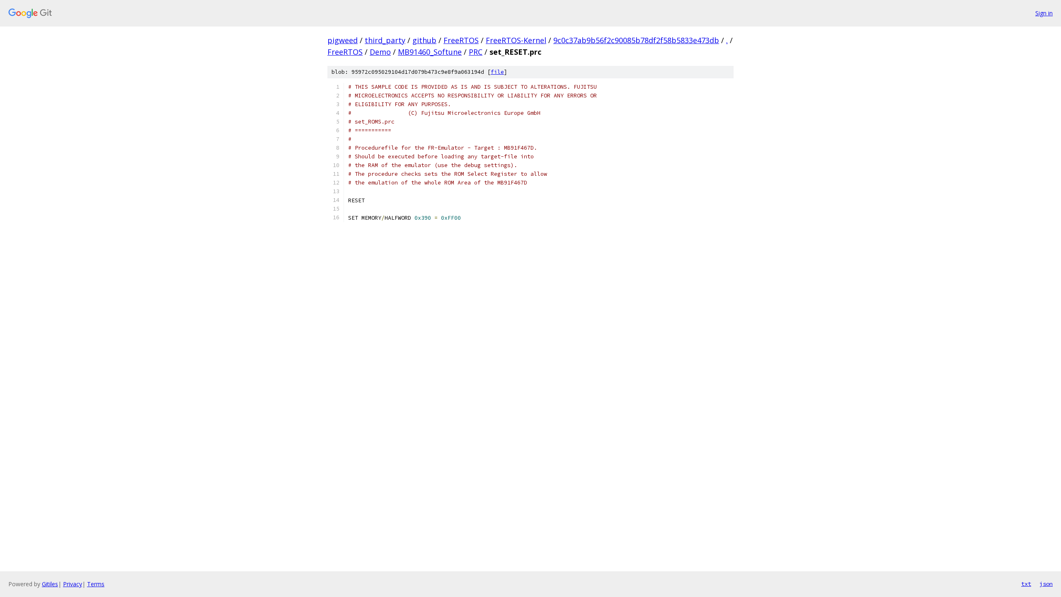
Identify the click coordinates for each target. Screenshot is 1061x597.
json (1046, 583)
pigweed (342, 40)
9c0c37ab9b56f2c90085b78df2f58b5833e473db (636, 40)
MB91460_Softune (430, 52)
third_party (385, 40)
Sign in (1044, 13)
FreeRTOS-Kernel (516, 40)
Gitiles (50, 584)
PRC (475, 52)
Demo (380, 52)
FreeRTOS (461, 40)
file (497, 71)
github (424, 40)
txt (1026, 583)
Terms (95, 584)
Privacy (72, 584)
